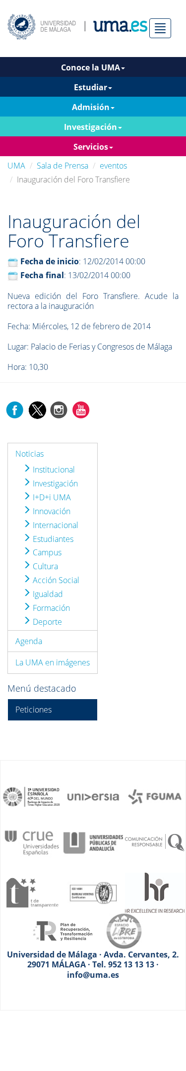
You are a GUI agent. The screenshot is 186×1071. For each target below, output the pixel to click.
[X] (37, 409)
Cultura (44, 566)
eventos (113, 165)
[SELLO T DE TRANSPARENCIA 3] (32, 892)
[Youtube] (81, 409)
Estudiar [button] (90, 87)
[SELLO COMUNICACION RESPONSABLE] (155, 842)
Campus (46, 552)
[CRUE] (32, 842)
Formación (50, 607)
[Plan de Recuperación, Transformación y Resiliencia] (62, 930)
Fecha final (42, 275)
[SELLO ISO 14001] (93, 892)
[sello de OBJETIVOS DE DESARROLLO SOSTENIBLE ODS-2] (32, 795)
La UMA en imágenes (52, 662)
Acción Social (55, 580)
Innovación (50, 511)
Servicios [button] (90, 146)
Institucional (53, 469)
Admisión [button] (91, 107)
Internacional (54, 525)
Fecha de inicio (49, 261)
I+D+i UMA (51, 497)
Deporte (46, 621)
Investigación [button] (90, 126)
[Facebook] (15, 409)
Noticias (29, 453)
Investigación (54, 483)
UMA (16, 165)
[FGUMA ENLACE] (155, 795)
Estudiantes (52, 539)
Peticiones (33, 709)
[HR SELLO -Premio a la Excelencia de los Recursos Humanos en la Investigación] (155, 892)
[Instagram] (59, 409)
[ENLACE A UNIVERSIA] (93, 795)
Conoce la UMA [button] (90, 67)
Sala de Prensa (62, 165)
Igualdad (47, 594)
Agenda (28, 641)
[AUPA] (93, 842)
